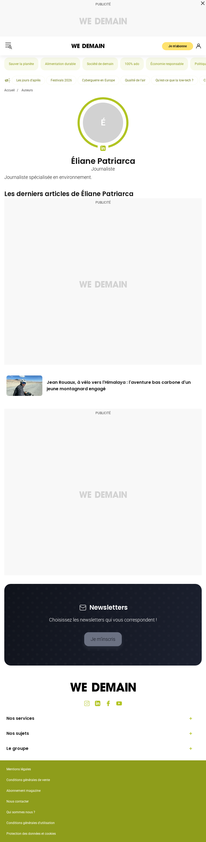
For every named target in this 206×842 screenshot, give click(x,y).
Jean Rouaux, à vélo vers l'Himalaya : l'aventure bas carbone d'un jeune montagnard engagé (119, 385)
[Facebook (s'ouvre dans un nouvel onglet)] (108, 703)
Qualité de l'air (135, 80)
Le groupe (17, 748)
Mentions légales (18, 769)
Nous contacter (17, 801)
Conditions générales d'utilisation (30, 823)
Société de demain (100, 64)
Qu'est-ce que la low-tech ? (174, 80)
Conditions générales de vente (28, 780)
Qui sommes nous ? (20, 812)
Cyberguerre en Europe (98, 80)
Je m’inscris (103, 639)
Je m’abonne (177, 46)
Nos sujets (17, 733)
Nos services (20, 718)
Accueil (9, 90)
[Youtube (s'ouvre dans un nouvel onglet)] (119, 703)
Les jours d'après (28, 80)
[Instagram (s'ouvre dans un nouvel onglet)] (87, 703)
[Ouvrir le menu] (8, 46)
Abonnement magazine (23, 791)
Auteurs (27, 90)
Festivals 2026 (61, 80)
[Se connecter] (198, 46)
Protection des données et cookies (31, 834)
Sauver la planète (21, 64)
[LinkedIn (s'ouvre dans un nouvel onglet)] (97, 703)
